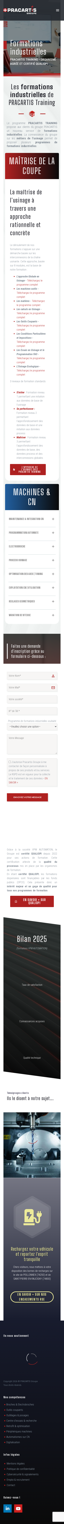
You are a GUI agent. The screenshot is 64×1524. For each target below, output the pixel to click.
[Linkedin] (7, 1508)
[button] (32, 1217)
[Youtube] (18, 1508)
